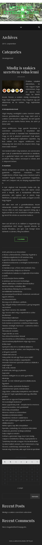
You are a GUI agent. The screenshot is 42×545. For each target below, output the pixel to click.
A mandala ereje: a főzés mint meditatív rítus (18, 268)
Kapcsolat (5, 373)
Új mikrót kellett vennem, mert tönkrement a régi (20, 444)
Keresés (35, 496)
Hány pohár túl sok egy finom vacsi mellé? (17, 357)
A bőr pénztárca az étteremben (14, 252)
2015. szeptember (9, 44)
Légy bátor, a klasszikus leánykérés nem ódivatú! (20, 391)
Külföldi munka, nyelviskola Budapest (15, 386)
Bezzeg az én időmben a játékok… (14, 302)
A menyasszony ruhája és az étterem (16, 270)
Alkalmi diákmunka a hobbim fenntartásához (18, 283)
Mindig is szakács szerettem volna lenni (21, 69)
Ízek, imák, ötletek (9, 368)
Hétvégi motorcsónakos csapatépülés (16, 360)
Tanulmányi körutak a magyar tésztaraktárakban (20, 441)
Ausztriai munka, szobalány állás (14, 286)
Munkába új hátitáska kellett (12, 415)
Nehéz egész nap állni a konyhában (15, 425)
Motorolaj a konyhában (10, 410)
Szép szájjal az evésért (10, 433)
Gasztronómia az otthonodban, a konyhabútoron (20, 339)
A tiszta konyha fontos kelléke (13, 278)
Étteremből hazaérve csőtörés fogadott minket (19, 320)
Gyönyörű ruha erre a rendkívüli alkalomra (17, 347)
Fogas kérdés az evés (10, 333)
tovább (21, 239)
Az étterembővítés (9, 299)
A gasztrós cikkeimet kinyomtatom (15, 260)
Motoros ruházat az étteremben (14, 412)
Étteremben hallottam (10, 318)
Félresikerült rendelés (10, 331)
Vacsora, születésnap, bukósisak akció (16, 446)
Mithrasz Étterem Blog (21, 10)
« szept (20, 488)
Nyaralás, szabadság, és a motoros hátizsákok (19, 428)
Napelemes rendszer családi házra (15, 418)
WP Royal (29, 541)
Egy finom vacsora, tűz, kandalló (14, 310)
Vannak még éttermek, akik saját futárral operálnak (21, 449)
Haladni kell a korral (9, 354)
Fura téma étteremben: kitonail (13, 336)
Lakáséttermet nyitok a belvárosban (15, 389)
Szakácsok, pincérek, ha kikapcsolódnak (16, 431)
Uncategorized (7, 58)
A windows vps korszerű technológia (15, 281)
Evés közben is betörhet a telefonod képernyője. (20, 323)
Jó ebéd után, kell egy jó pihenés (14, 370)
